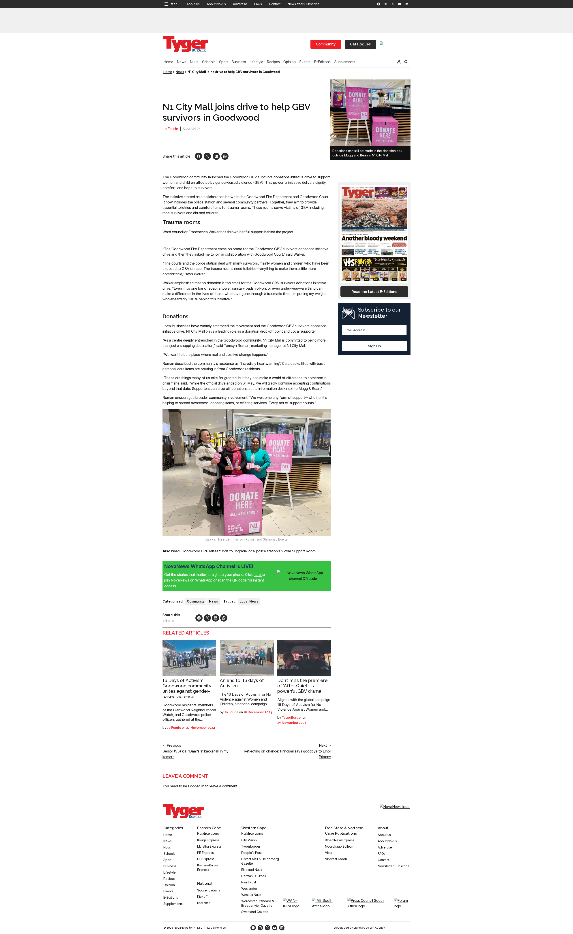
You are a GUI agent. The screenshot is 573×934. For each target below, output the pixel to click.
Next (323, 745)
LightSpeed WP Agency (369, 927)
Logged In (196, 786)
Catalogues (360, 44)
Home (167, 72)
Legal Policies (216, 927)
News (180, 72)
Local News (249, 601)
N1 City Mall (272, 340)
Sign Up (374, 346)
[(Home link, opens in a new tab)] (183, 811)
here (258, 574)
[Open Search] (406, 62)
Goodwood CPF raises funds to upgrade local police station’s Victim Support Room (249, 551)
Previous (174, 745)
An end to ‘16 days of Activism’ (242, 683)
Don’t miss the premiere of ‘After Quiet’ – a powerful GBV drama (302, 686)
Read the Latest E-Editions (374, 291)
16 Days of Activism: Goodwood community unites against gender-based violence (186, 688)
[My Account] (399, 61)
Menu (175, 4)
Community (326, 44)
